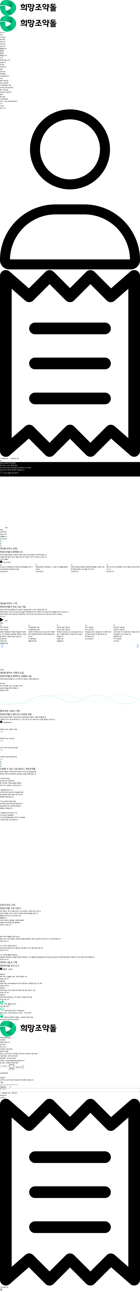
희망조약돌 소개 (5, 1042)
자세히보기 (3, 1095)
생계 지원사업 (4, 614)
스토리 (2, 559)
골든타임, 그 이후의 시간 (10, 475)
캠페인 (6, 559)
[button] (2, 646)
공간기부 (9, 916)
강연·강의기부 (17, 916)
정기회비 (4, 532)
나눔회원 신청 (14, 458)
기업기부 (4, 539)
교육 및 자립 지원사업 (35, 614)
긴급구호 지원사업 (56, 614)
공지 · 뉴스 (8, 969)
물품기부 (4, 536)
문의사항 (2, 1044)
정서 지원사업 (46, 614)
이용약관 (2, 1040)
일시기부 (4, 534)
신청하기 (2, 1098)
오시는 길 (3, 1047)
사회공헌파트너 (7, 722)
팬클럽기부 (3, 916)
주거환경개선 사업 (23, 614)
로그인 (2, 33)
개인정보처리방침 (5, 1038)
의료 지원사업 (13, 614)
